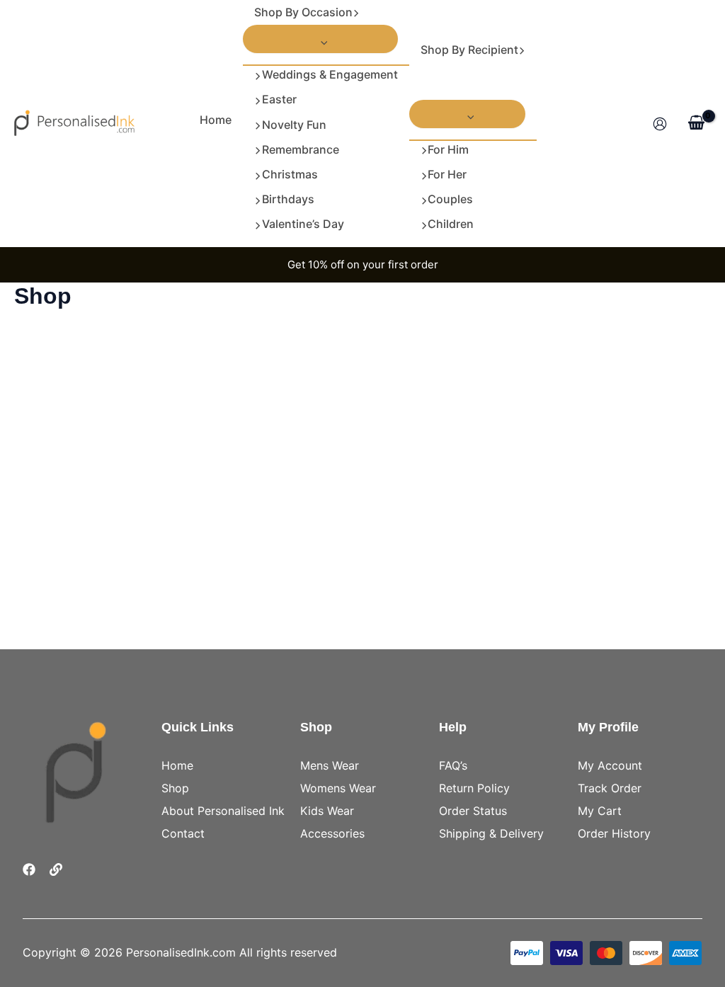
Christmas (290, 174)
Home (216, 120)
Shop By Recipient (469, 49)
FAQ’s (453, 765)
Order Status (473, 811)
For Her (447, 174)
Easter (279, 99)
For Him (448, 149)
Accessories (332, 833)
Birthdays (288, 199)
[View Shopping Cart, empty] (696, 123)
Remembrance (300, 149)
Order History (614, 833)
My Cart (600, 811)
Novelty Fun (294, 125)
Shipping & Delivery (491, 833)
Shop (175, 788)
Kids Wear (327, 811)
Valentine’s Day (303, 224)
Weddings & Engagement (330, 74)
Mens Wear (329, 765)
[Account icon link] (660, 124)
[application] (356, 13)
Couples (450, 199)
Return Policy (474, 788)
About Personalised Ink (223, 811)
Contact (183, 833)
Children (451, 224)
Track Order (609, 788)
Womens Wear (338, 788)
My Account (610, 765)
